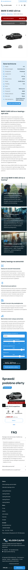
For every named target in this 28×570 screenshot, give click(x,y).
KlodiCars (3, 14)
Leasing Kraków (6, 493)
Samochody (10, 14)
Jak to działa (5, 514)
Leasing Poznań (6, 499)
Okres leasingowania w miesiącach (11, 339)
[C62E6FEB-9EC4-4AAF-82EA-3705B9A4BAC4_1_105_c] (14, 35)
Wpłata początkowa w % (9, 345)
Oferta (3, 511)
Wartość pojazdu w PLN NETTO (10, 333)
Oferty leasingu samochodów (9, 484)
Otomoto (4, 517)
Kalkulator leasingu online (8, 487)
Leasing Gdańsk (6, 502)
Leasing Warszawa (6, 491)
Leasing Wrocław (6, 496)
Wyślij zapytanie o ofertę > (11, 367)
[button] (25, 5)
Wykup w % (6, 352)
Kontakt (4, 519)
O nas (3, 508)
